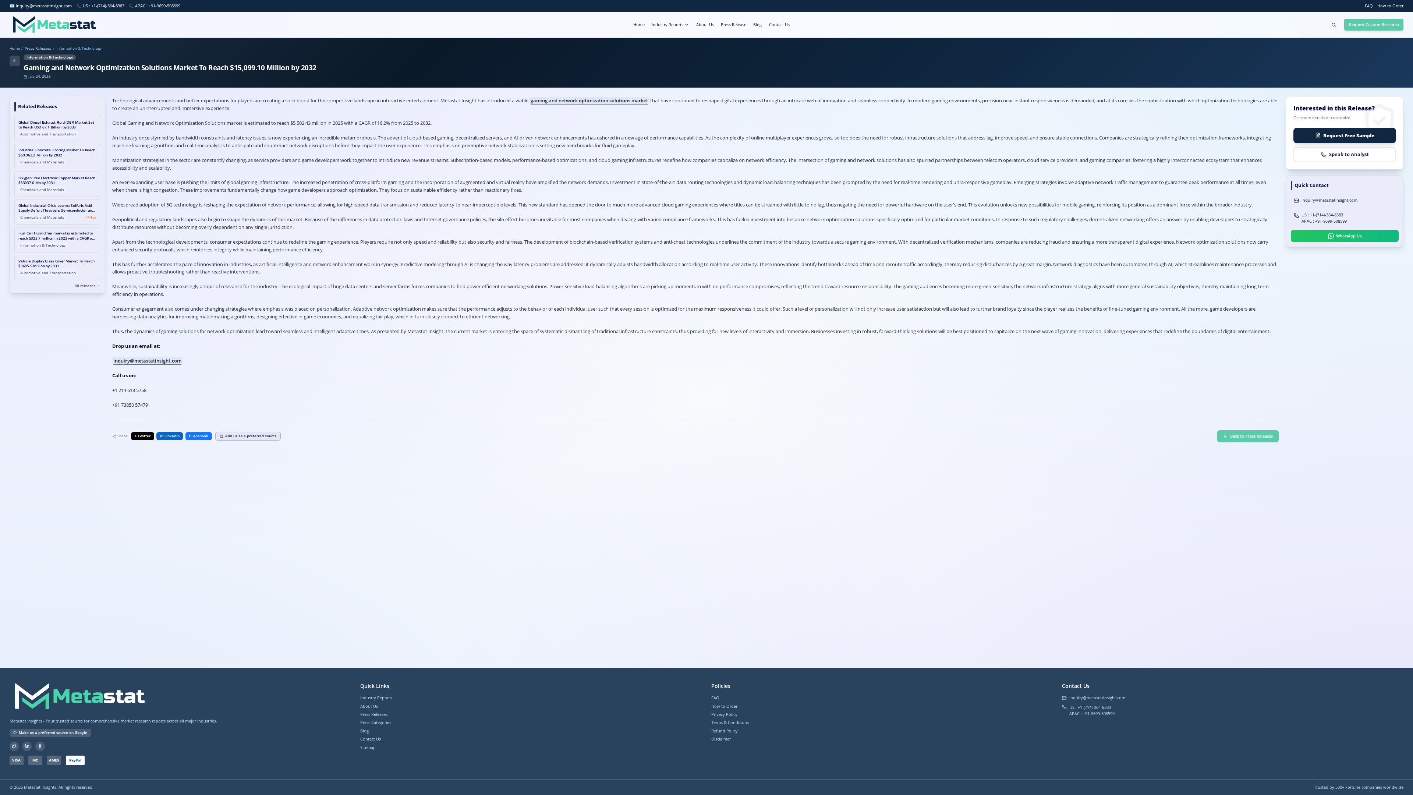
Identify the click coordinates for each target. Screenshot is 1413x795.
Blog (757, 24)
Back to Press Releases (1251, 436)
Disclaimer (721, 739)
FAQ (1369, 5)
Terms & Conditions (730, 722)
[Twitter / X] (14, 746)
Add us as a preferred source (251, 436)
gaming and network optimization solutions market (589, 100)
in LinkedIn (170, 436)
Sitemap (368, 747)
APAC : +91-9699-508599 (1324, 221)
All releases (85, 286)
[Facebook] (40, 746)
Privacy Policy (724, 714)
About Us (705, 24)
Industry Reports (667, 24)
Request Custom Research (1374, 24)
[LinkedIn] (27, 746)
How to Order (1390, 5)
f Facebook (198, 436)
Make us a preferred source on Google (53, 732)
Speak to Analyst (1349, 154)
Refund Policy (724, 731)
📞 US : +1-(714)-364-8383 (100, 5)
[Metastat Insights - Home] (54, 24)
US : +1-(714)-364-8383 (1322, 215)
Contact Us (779, 24)
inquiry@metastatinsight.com (44, 5)
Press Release (733, 24)
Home (639, 24)
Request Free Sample (1348, 135)
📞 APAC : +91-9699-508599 (154, 5)
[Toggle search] (1333, 25)
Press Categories (375, 722)
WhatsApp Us (1348, 236)
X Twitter (142, 436)
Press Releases (38, 48)
